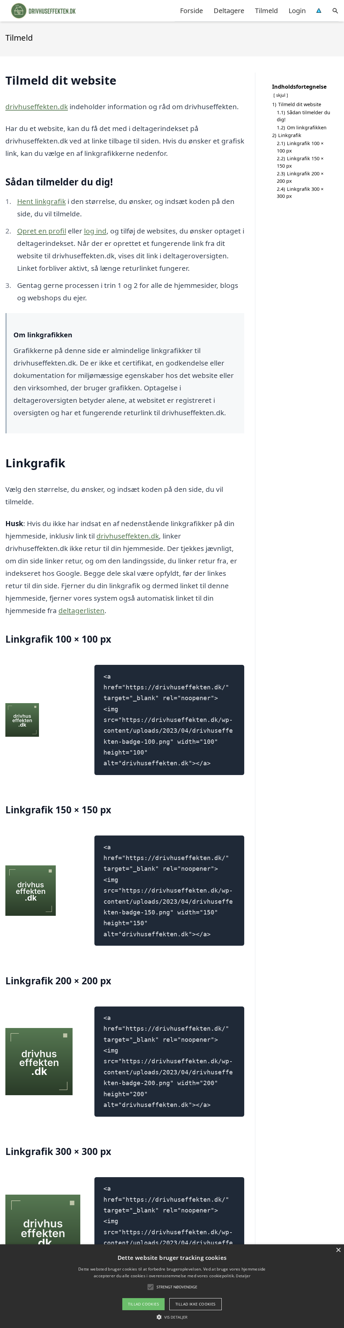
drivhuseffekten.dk (36, 106)
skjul (280, 95)
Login (297, 10)
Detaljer (243, 1275)
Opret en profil (41, 230)
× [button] (338, 1250)
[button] (172, 1317)
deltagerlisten (81, 610)
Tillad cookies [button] (143, 1303)
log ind (95, 230)
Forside (191, 10)
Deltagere (229, 10)
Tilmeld (266, 10)
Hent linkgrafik (41, 201)
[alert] (172, 1286)
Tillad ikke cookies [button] (195, 1303)
